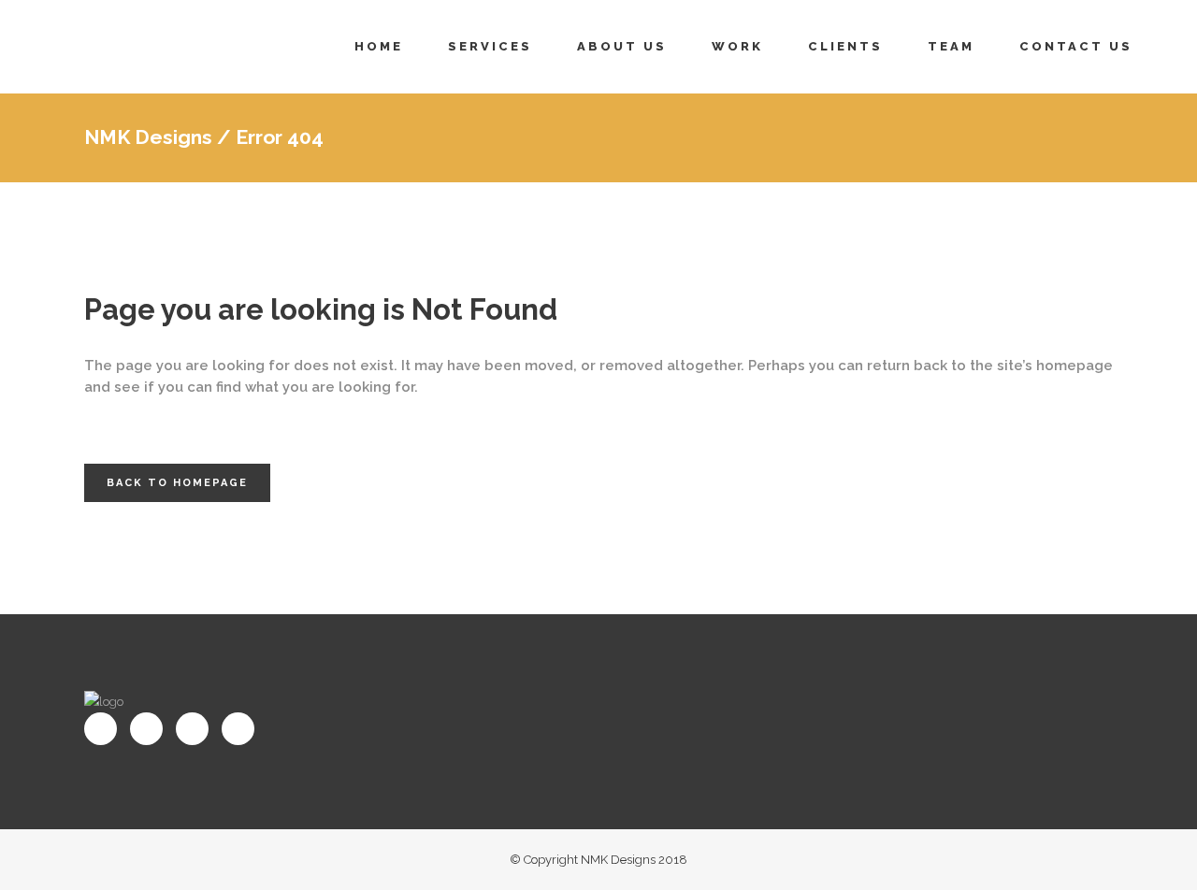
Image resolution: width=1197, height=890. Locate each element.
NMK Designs (148, 137)
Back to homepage (177, 483)
